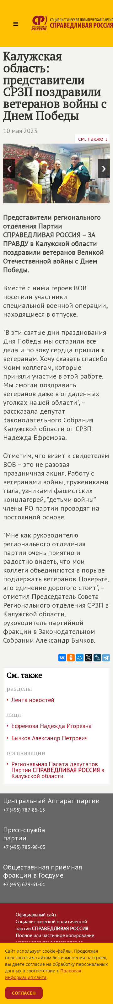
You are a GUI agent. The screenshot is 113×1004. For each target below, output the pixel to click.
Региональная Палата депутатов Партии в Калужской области (57, 770)
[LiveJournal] (97, 657)
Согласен (24, 993)
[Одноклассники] (71, 657)
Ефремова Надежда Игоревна (51, 726)
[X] (88, 657)
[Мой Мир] (79, 657)
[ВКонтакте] (62, 657)
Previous (9, 168)
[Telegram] (106, 657)
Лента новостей (32, 700)
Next (104, 168)
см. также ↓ (92, 138)
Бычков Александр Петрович (49, 738)
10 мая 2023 (20, 131)
